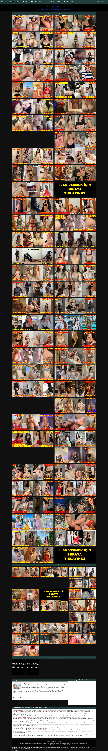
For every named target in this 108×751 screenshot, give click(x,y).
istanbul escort (18, 749)
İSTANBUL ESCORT (10, 2)
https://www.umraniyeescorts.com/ (50, 747)
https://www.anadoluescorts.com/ (32, 747)
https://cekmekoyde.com (18, 747)
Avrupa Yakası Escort (25, 680)
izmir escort (15, 750)
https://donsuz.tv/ (73, 747)
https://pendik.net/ (63, 747)
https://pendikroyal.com (83, 747)
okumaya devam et (33, 692)
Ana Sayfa (15, 680)
